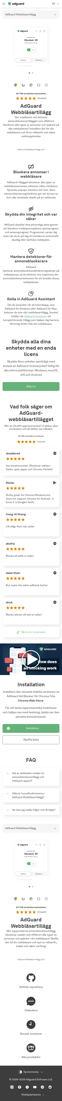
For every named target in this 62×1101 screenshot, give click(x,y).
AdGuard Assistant (35, 316)
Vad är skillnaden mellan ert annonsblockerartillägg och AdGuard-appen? (28, 777)
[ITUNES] (55, 453)
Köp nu (31, 386)
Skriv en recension (33, 632)
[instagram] (12, 1087)
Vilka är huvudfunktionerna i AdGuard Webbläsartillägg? (28, 795)
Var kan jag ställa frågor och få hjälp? (33, 809)
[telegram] (42, 1087)
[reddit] (50, 1087)
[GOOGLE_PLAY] (55, 483)
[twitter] (27, 1087)
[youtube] (35, 1087)
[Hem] (16, 4)
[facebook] (19, 1087)
